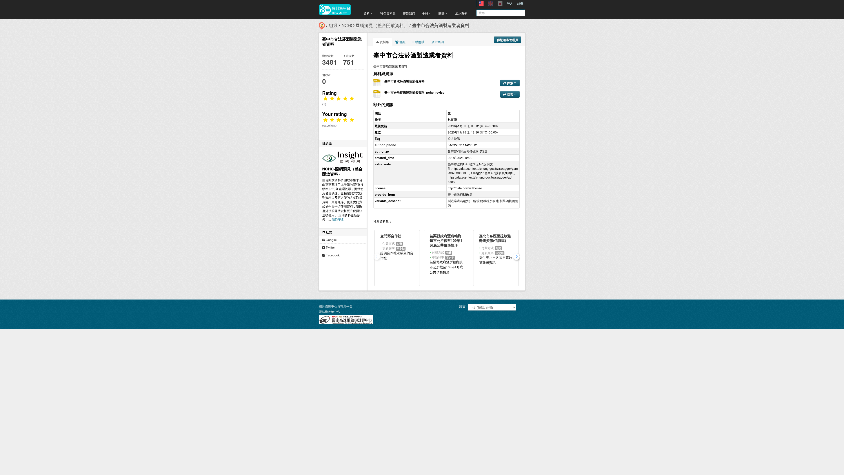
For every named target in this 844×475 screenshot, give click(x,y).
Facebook (332, 255)
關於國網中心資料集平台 (336, 306)
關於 (441, 13)
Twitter (330, 247)
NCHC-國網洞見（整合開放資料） (375, 25)
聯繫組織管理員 (507, 40)
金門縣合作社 (390, 235)
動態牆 (419, 42)
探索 (510, 83)
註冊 (520, 3)
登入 (510, 3)
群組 (402, 42)
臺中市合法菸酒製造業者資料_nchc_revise (414, 92)
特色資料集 (388, 13)
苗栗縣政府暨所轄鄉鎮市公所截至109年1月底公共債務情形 (446, 240)
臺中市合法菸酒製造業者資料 (440, 25)
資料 (367, 13)
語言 (462, 306)
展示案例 (461, 13)
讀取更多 (338, 219)
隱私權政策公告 (329, 311)
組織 (333, 25)
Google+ (331, 240)
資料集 (384, 42)
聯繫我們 (409, 13)
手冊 (425, 13)
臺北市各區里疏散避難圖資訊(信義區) (495, 238)
